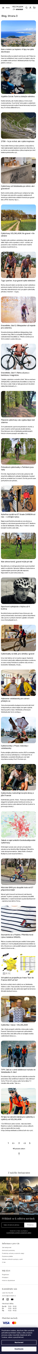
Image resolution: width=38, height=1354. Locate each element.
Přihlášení (5, 1277)
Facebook (4, 1299)
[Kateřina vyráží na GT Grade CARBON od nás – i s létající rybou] (18, 498)
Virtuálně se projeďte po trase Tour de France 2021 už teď (17, 979)
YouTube (12, 1299)
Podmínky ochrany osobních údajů (13, 1253)
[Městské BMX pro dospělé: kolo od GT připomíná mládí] (18, 871)
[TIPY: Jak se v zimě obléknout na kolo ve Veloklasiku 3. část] (18, 1054)
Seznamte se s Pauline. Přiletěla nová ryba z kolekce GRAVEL (17, 936)
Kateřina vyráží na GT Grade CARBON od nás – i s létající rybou (18, 515)
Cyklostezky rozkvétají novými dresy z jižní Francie (17, 794)
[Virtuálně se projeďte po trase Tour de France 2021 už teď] (18, 964)
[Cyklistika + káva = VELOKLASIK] (18, 1009)
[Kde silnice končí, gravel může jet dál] (18, 546)
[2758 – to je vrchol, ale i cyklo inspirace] (18, 125)
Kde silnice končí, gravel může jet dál (16, 562)
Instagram (8, 1299)
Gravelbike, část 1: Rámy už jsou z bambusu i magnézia (15, 374)
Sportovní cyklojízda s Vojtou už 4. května (15, 607)
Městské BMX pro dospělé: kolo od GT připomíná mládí (17, 888)
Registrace (5, 1274)
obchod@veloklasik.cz (9, 1295)
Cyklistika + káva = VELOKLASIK (14, 1025)
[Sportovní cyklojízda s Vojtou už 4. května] (18, 590)
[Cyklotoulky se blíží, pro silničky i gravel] (18, 638)
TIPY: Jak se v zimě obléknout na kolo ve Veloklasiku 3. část (18, 1071)
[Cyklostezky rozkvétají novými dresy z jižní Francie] (18, 777)
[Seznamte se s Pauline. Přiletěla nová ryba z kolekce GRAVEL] (18, 919)
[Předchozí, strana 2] (13, 1143)
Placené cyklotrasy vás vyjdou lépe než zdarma (18, 421)
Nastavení (19, 1342)
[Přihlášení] (30, 7)
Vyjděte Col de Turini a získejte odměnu (18, 96)
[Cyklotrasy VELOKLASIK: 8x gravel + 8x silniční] (18, 217)
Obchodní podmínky (8, 1250)
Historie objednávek (8, 1280)
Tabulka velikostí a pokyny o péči (12, 1259)
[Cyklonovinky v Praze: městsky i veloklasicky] (18, 730)
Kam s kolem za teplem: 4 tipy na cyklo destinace (17, 50)
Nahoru (19, 1154)
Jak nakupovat (6, 1247)
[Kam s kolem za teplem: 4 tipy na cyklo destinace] (18, 33)
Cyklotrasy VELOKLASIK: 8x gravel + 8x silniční (18, 234)
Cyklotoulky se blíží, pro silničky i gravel (17, 654)
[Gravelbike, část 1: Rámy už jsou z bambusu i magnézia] (18, 357)
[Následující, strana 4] (24, 1143)
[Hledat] (26, 7)
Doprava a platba (7, 1256)
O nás (4, 1262)
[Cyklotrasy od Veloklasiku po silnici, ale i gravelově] (18, 170)
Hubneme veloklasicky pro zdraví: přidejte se (15, 699)
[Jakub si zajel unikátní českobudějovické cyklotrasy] (18, 824)
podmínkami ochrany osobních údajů (18, 1232)
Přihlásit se (30, 1225)
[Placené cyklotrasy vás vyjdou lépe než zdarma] (18, 404)
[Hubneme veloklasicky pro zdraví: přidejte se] (18, 683)
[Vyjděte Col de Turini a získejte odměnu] (18, 81)
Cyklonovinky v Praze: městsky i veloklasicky (14, 747)
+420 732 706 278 (7, 1293)
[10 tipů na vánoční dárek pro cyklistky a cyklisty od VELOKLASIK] (18, 1101)
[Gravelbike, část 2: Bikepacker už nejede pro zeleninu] (18, 309)
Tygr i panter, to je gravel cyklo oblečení (18, 281)
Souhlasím (19, 1349)
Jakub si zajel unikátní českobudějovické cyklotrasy (18, 841)
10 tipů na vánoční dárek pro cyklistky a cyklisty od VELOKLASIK (17, 1118)
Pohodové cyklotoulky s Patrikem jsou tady (17, 468)
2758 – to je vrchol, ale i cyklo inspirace (17, 141)
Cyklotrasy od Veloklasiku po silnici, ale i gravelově (18, 187)
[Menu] (6, 8)
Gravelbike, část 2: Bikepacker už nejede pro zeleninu (18, 326)
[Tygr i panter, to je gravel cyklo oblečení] (18, 265)
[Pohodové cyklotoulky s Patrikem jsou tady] (18, 451)
